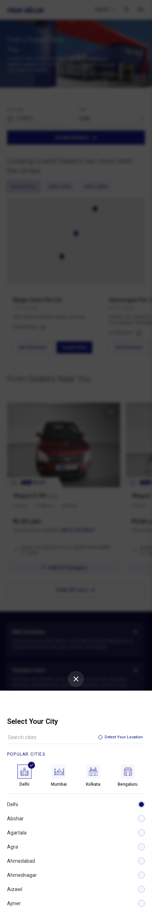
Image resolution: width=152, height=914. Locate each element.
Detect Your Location (124, 737)
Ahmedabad (21, 861)
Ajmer (14, 903)
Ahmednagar (22, 875)
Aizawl (14, 889)
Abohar (15, 818)
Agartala (17, 833)
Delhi (12, 804)
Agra (12, 847)
